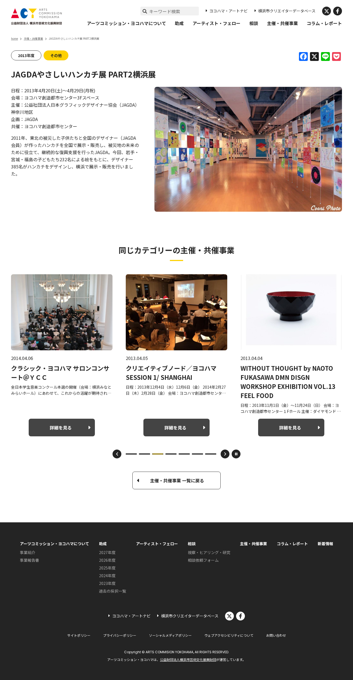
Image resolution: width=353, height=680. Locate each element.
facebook (337, 11)
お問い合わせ (276, 635)
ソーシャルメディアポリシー (170, 635)
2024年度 (107, 575)
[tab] (131, 454)
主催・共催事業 (282, 23)
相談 (253, 23)
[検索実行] (144, 11)
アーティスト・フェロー (216, 23)
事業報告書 (29, 560)
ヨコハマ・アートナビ (228, 11)
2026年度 (107, 560)
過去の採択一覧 (112, 591)
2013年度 (26, 55)
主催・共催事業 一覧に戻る (177, 480)
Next (225, 454)
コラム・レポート (324, 23)
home (14, 38)
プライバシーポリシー (119, 635)
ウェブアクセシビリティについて (228, 635)
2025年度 (107, 568)
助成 (179, 23)
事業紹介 (27, 552)
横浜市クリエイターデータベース (286, 11)
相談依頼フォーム (203, 560)
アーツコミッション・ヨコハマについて (126, 23)
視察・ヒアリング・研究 (209, 552)
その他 (56, 55)
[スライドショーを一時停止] (236, 454)
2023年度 (107, 583)
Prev (117, 454)
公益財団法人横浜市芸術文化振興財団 (188, 659)
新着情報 (325, 543)
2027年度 (107, 552)
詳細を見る (61, 427)
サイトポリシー (78, 635)
